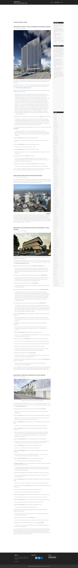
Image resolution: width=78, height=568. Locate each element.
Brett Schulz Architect (27, 368)
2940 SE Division (44, 528)
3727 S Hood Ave (29, 168)
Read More (48, 213)
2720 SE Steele (39, 528)
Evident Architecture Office (40, 531)
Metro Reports (16, 169)
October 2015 (56, 266)
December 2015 (56, 262)
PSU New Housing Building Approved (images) (58, 76)
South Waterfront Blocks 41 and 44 (29, 219)
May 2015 (55, 274)
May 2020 (55, 171)
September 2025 (56, 126)
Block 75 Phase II (36, 214)
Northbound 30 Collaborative (24, 90)
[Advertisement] (39, 12)
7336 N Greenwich (21, 368)
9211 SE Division (44, 530)
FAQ (62, 2)
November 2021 (56, 140)
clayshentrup (56, 67)
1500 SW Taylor (25, 214)
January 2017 (56, 240)
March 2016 (55, 257)
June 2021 (55, 148)
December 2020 (56, 159)
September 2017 (56, 226)
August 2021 (55, 145)
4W (28, 214)
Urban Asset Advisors (17, 220)
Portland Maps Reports (28, 84)
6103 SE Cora (29, 530)
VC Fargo (36, 169)
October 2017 (56, 224)
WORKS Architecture (38, 220)
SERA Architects (18, 219)
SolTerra (22, 219)
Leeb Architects (48, 168)
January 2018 (56, 219)
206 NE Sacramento (29, 528)
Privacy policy (17, 561)
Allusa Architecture (26, 531)
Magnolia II (28, 532)
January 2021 (56, 157)
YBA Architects (44, 220)
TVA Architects (32, 169)
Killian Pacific (44, 217)
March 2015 (55, 278)
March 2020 (55, 174)
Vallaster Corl (22, 220)
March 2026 (55, 122)
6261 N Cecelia (16, 368)
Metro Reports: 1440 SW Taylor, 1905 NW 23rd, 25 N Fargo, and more (29, 375)
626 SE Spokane (33, 530)
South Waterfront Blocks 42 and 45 (39, 219)
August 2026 (55, 114)
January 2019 (56, 198)
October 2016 (56, 245)
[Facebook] (36, 558)
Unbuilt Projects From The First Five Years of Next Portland (28, 175)
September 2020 (56, 164)
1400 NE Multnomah (19, 214)
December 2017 (56, 221)
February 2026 (56, 124)
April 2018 (55, 214)
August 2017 (55, 228)
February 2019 (56, 197)
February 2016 (56, 259)
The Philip (28, 169)
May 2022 (55, 133)
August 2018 (55, 207)
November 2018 (56, 202)
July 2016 (55, 250)
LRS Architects (30, 218)
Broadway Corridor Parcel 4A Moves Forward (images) (58, 69)
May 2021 (55, 150)
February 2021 (56, 155)
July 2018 (55, 209)
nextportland (23, 28)
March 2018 (55, 216)
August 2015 (55, 269)
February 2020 (56, 176)
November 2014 (56, 285)
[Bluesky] (42, 557)
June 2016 (55, 252)
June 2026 (55, 117)
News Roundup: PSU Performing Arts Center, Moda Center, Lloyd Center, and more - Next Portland (58, 48)
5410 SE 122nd (24, 530)
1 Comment (48, 369)
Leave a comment (40, 169)
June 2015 (55, 273)
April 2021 (55, 152)
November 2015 (56, 264)
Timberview (40, 369)
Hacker (17, 217)
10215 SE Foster (18, 528)
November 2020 (56, 160)
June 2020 (55, 169)
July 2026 (55, 115)
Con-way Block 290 (47, 214)
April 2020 (55, 172)
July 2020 (55, 167)
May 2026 (55, 119)
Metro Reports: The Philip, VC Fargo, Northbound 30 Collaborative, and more (32, 26)
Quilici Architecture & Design (43, 532)
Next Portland (17, 1)
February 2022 (56, 138)
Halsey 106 (35, 346)
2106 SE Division (34, 528)
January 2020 (56, 178)
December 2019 (56, 179)
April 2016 (55, 255)
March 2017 (55, 236)
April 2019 (55, 193)
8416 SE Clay (34, 168)
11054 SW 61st (18, 168)
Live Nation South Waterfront (30, 369)
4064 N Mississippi (19, 530)
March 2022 (55, 136)
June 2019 (55, 190)
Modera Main (43, 218)
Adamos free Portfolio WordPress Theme (35, 566)
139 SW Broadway (23, 168)
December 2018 (56, 200)
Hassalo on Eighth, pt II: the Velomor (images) (58, 64)
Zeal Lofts (47, 220)
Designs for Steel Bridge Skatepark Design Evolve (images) (57, 34)
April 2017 (55, 235)
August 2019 (55, 186)
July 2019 (55, 188)
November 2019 (56, 181)
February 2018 (56, 217)
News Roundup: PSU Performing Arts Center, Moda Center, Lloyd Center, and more (58, 25)
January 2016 (56, 261)
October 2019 (56, 183)
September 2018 (56, 205)
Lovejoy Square (25, 218)
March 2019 (55, 195)
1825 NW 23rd (23, 528)
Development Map (57, 2)
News (52, 2)
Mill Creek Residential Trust (37, 218)
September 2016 (56, 247)
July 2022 (55, 129)
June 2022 (55, 131)
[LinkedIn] (39, 558)
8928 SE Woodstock (39, 530)
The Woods (48, 219)
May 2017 (55, 233)
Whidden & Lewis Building (31, 220)
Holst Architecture (21, 217)
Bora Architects (43, 168)
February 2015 (56, 280)
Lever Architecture (20, 218)
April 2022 (55, 134)
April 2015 (55, 276)
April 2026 (55, 121)
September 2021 (56, 143)
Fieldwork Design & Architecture (35, 368)
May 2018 (55, 212)
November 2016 (56, 243)
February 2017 (56, 238)
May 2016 (55, 254)
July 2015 (55, 271)
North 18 (46, 218)
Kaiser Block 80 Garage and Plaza (37, 217)
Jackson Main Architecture (28, 217)
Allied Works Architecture (19, 531)
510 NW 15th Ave (31, 214)
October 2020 (56, 162)
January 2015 (56, 281)
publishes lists (33, 260)
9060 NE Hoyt (38, 168)
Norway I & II (37, 532)
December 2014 (56, 283)
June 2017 (55, 231)
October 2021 (56, 141)
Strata (46, 219)
